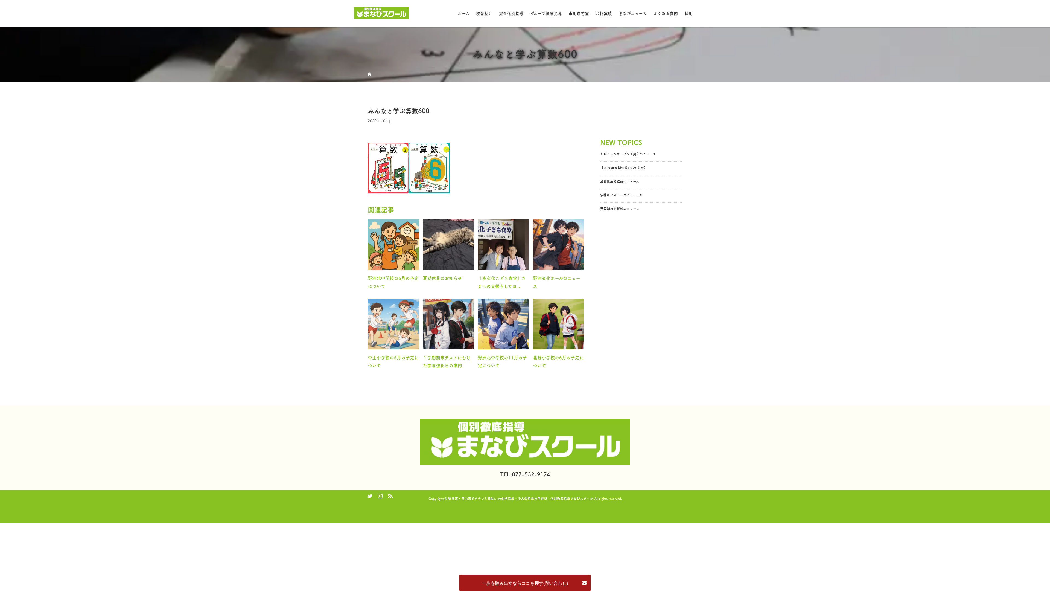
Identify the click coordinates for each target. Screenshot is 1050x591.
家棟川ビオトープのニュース (621, 195)
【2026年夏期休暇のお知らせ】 (623, 167)
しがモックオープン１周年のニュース (628, 154)
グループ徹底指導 (546, 13)
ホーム (463, 13)
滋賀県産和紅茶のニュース (619, 181)
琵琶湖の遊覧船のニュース (619, 208)
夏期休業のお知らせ (442, 278)
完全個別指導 (511, 13)
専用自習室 (578, 13)
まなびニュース (633, 13)
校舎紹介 (484, 13)
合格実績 (604, 13)
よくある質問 (665, 13)
